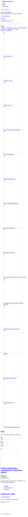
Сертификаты (10, 29)
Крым (3, 4)
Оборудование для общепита (11, 203)
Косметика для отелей (9, 252)
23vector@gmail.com (6, 20)
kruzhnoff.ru (13, 502)
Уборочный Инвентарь (9, 179)
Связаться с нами (8, 494)
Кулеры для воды (8, 105)
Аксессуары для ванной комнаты (12, 129)
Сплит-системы (8, 56)
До (1, 441)
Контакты (8, 30)
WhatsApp (3, 18)
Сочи (3, 3)
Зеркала (6, 353)
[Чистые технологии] (6, 12)
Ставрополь (5, 6)
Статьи (15, 27)
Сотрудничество (22, 27)
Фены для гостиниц (9, 154)
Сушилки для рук (8, 80)
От (1, 437)
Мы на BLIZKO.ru (7, 513)
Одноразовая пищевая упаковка (12, 427)
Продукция (9, 27)
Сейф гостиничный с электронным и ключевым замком (11, 470)
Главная (3, 27)
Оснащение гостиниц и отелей (11, 329)
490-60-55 (5, 16)
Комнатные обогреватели (10, 378)
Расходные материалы (9, 228)
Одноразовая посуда (9, 402)
